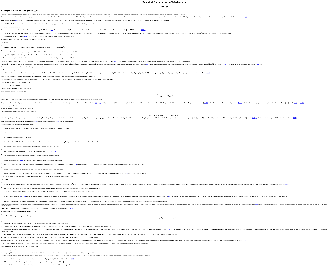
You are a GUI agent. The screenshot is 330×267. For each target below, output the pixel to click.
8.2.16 (26, 36)
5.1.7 (27, 82)
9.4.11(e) (254, 118)
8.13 (147, 64)
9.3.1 (115, 61)
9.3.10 (75, 164)
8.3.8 (258, 64)
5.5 (94, 33)
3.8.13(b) (302, 103)
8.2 (246, 17)
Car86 (168, 229)
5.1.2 (52, 30)
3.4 (20, 196)
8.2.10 (244, 240)
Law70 (240, 103)
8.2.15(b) (143, 30)
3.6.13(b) (53, 151)
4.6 (16, 20)
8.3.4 (10, 99)
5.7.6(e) (223, 64)
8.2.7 (72, 259)
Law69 (206, 103)
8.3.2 (35, 121)
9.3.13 (294, 118)
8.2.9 (71, 208)
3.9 (25, 196)
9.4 (100, 103)
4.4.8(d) (22, 160)
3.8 (58, 121)
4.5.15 (208, 73)
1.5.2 (295, 103)
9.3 (96, 103)
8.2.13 (286, 184)
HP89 (169, 196)
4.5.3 (256, 204)
